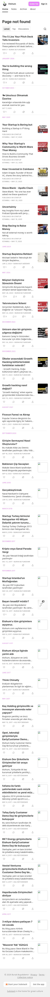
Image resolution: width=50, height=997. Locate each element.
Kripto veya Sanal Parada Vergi (16, 550)
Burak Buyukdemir (17, 50)
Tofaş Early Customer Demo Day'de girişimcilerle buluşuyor (17, 815)
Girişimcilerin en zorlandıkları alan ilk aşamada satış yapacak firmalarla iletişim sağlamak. (16, 900)
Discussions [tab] (23, 29)
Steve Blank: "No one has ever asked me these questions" (16, 193)
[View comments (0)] (14, 53)
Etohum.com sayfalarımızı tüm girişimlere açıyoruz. (17, 629)
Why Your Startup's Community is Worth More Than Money (17, 147)
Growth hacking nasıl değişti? (14, 387)
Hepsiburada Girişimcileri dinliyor (17, 894)
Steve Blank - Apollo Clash (17, 188)
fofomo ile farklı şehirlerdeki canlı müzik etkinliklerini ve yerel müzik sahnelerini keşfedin (18, 789)
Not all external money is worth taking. (17, 234)
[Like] (4, 346)
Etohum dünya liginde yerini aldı (15, 652)
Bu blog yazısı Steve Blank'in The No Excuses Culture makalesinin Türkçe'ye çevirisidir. (17, 950)
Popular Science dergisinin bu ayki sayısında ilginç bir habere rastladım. (17, 419)
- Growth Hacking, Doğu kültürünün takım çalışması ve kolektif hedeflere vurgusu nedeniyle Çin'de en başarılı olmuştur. (16, 370)
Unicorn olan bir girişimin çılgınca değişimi (17, 331)
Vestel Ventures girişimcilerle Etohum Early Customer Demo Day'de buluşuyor (18, 869)
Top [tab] (14, 29)
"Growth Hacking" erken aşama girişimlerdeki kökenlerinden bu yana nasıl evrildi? (17, 393)
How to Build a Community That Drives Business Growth (17, 155)
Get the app (38, 984)
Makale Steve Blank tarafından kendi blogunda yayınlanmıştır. (17, 469)
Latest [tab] (7, 29)
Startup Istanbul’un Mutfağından (13, 580)
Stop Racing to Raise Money (14, 227)
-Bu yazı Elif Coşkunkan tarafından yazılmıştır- (13, 586)
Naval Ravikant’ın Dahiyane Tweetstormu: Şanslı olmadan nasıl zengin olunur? (16, 495)
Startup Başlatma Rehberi (17, 254)
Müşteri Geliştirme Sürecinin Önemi (13, 282)
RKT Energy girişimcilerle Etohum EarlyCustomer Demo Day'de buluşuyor (17, 842)
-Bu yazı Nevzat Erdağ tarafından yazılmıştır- (17, 557)
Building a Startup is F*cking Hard (15, 129)
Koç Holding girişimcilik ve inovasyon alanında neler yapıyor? (17, 709)
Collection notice (25, 977)
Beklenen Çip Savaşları (15, 464)
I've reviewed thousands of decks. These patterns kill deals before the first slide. (18, 45)
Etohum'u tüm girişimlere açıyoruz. (17, 623)
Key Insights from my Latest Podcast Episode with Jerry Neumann (15, 212)
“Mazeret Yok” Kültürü (15, 945)
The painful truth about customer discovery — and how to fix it (18, 74)
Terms (41, 974)
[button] (5, 9)
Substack (11, 991)
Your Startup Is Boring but (17, 124)
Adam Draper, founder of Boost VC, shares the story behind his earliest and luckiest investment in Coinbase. (17, 174)
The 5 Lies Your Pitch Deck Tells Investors (17, 38)
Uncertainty (9, 206)
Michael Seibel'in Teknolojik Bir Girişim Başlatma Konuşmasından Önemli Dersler (17, 259)
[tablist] (16, 29)
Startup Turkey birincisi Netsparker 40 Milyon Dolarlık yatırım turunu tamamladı (16, 519)
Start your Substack (17, 984)
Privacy (34, 974)
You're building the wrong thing (17, 68)
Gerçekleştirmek (12, 490)
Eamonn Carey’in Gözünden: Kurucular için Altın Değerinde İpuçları (16, 337)
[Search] (45, 29)
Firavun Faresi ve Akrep (16, 414)
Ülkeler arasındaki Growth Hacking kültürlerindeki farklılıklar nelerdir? (17, 362)
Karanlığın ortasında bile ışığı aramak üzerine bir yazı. (16, 103)
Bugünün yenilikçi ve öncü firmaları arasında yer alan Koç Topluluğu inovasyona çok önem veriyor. (17, 717)
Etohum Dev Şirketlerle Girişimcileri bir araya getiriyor (15, 762)
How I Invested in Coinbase (18, 169)
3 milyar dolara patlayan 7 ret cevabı (17, 923)
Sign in (44, 4)
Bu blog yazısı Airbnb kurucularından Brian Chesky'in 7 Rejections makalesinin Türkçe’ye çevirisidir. (18, 930)
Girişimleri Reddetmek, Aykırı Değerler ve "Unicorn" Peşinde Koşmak (16, 308)
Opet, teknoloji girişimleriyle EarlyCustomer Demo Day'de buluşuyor (14, 736)
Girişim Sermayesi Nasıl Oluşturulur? (16, 442)
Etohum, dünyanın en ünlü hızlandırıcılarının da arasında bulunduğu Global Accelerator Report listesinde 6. (16, 659)
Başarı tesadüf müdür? (15, 601)
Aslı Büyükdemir (21, 722)
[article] (25, 45)
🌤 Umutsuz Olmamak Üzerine (15, 97)
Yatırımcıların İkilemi (14, 303)
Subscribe (34, 4)
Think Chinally (10, 680)
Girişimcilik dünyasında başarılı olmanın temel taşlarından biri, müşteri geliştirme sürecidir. (17, 288)
